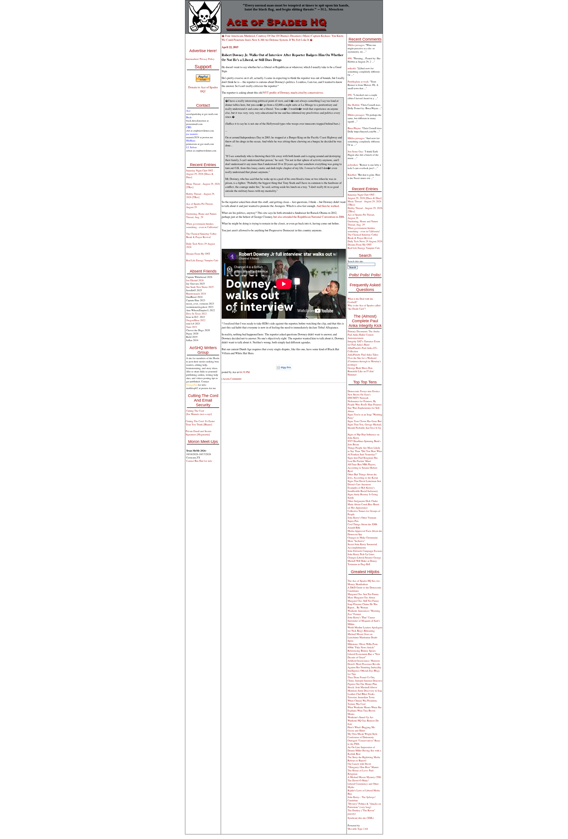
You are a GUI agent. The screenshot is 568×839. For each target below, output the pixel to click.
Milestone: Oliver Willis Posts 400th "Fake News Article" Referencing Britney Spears (363, 647)
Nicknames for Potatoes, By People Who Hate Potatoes (365, 402)
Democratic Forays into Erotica (364, 391)
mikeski (352, 68)
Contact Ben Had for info (199, 460)
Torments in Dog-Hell (359, 564)
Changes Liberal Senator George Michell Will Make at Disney (364, 559)
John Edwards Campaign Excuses (365, 550)
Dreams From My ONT (198, 253)
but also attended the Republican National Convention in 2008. (309, 217)
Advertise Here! (203, 51)
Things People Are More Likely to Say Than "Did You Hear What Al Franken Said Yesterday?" (365, 451)
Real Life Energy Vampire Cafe (202, 260)
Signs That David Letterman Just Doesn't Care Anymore (364, 482)
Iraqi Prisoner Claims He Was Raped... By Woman (362, 605)
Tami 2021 (191, 326)
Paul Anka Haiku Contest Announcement (360, 336)
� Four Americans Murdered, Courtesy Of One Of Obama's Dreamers (261, 36)
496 (350, 58)
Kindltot (352, 174)
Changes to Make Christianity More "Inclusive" (363, 539)
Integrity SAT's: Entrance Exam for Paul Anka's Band (364, 343)
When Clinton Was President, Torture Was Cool (362, 702)
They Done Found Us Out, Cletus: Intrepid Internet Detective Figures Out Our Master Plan (365, 681)
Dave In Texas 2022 (196, 313)
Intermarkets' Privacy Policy (200, 59)
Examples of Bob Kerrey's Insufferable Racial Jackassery (363, 489)
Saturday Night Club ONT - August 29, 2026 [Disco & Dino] (200, 174)
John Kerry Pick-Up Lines (361, 554)
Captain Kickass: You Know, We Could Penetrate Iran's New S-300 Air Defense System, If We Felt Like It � (283, 38)
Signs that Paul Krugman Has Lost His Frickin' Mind (363, 459)
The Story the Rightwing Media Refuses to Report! (364, 758)
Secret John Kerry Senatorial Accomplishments (362, 545)
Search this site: (355, 261)
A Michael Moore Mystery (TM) (364, 777)
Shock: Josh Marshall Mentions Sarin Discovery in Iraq (365, 689)
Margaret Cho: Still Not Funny (363, 600)
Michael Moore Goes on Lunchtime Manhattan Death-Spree (363, 637)
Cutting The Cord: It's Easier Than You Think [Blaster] (200, 422)
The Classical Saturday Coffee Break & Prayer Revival (201, 235)
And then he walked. (327, 206)
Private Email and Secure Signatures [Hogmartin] (198, 432)
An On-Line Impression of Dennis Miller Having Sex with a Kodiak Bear (364, 750)
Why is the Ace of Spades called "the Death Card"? (364, 307)
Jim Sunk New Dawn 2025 (200, 287)
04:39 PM (244, 372)
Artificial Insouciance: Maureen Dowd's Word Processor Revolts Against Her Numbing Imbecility (364, 664)
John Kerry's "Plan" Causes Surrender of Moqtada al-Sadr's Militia (364, 621)
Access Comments (232, 378)
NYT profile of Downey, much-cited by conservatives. (293, 92)
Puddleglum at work (358, 81)
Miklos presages (356, 45)
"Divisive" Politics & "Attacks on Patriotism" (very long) (364, 805)
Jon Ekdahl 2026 (195, 280)
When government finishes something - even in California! (202, 225)
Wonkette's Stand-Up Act (360, 717)
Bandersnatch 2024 (196, 293)
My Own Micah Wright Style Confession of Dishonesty (362, 735)
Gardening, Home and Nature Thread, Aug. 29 (201, 215)
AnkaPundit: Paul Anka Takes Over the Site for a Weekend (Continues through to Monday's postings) (364, 359)
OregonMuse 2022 (195, 320)
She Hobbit (353, 104)
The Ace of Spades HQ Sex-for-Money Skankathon (364, 582)
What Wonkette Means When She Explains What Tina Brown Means (365, 710)
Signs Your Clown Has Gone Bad (365, 421)
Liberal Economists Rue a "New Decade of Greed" (364, 655)
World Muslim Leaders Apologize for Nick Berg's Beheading (365, 629)
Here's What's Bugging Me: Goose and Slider (361, 728)
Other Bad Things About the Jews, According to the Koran (363, 476)
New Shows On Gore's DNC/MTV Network (359, 396)
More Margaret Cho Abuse (361, 597)
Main (306, 36)
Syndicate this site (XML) (361, 817)
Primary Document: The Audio (364, 331)
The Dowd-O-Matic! (358, 780)
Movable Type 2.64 (358, 828)
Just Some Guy (355, 151)
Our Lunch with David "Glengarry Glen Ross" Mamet (363, 765)
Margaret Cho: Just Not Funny (363, 594)
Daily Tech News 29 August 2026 (365, 241)
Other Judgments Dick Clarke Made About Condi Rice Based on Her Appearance (363, 504)
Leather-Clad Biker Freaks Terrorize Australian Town (361, 695)
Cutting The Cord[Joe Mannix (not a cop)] (199, 412)
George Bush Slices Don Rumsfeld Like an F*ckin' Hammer (361, 371)
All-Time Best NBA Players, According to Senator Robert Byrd (362, 468)
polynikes (353, 164)
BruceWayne (354, 128)
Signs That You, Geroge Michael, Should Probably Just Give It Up (365, 426)
